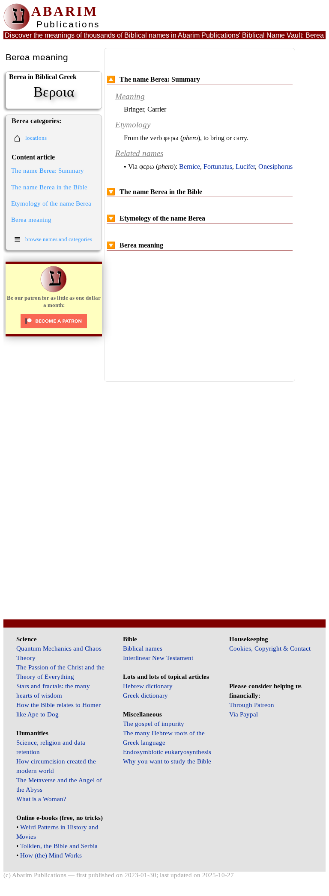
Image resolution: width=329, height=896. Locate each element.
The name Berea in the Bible (49, 187)
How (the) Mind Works (51, 855)
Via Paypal (243, 714)
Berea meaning (31, 219)
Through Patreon (251, 704)
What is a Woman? (41, 799)
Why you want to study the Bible (167, 761)
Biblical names (142, 648)
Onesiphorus (275, 166)
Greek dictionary (145, 695)
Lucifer (245, 166)
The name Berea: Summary (47, 170)
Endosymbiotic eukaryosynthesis (167, 752)
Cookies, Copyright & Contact (270, 648)
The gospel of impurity (153, 723)
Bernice (189, 166)
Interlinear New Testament (158, 657)
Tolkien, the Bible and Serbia (59, 846)
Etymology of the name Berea (51, 203)
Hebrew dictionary (148, 686)
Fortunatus (217, 166)
